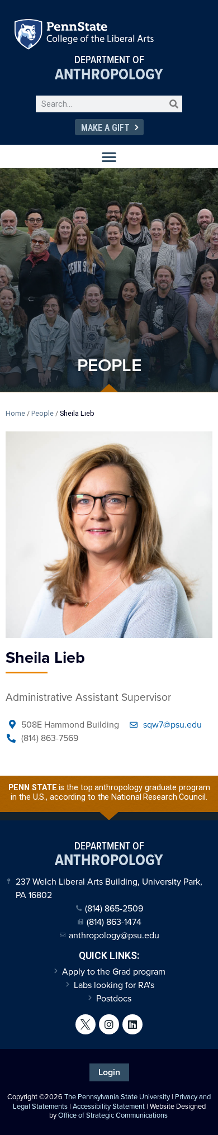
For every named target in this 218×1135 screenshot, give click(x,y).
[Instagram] (109, 1024)
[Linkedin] (132, 1024)
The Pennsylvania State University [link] (117, 1096)
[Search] (173, 104)
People (42, 413)
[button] (109, 156)
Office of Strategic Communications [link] (113, 1115)
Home (15, 413)
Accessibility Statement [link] (109, 1106)
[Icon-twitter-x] (85, 1024)
